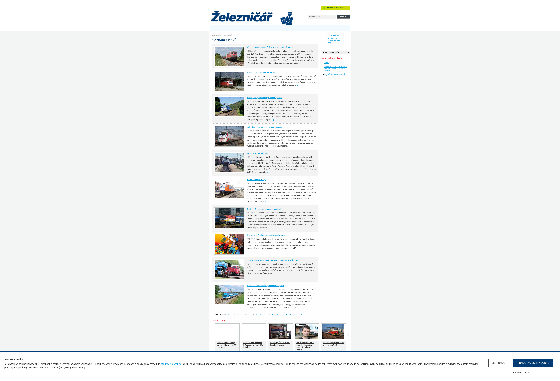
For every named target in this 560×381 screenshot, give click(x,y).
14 (277, 314)
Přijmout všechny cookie (533, 363)
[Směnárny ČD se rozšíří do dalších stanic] (280, 338)
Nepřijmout (499, 363)
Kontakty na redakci (334, 40)
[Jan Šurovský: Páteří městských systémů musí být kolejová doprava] (306, 338)
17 (290, 314)
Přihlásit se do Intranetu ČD (337, 8)
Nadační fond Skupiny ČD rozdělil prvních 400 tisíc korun (226, 345)
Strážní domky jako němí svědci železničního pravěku (335, 75)
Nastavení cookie (521, 372)
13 (273, 314)
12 (269, 314)
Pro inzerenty (331, 38)
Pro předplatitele (333, 35)
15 (281, 314)
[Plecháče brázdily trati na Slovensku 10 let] (333, 338)
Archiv (328, 43)
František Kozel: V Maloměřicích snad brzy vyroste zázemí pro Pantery (335, 68)
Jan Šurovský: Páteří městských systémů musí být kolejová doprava (305, 346)
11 (265, 314)
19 (298, 314)
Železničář (216, 35)
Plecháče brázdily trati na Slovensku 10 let (333, 344)
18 (294, 314)
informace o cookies (171, 364)
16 (286, 314)
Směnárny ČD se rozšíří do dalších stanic (280, 344)
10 (260, 314)
